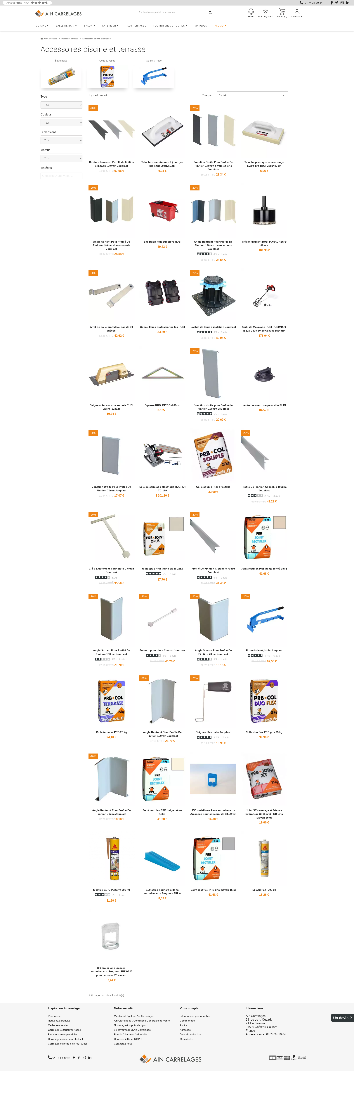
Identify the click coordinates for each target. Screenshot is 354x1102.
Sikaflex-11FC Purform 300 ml (111, 889)
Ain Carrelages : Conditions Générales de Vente (142, 1020)
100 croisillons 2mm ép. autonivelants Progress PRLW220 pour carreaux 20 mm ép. (111, 971)
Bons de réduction (190, 1034)
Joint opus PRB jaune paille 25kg (162, 568)
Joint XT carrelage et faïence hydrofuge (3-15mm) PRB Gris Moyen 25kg (264, 814)
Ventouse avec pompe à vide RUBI (264, 405)
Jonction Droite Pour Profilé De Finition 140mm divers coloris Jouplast (213, 166)
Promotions (54, 1016)
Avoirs (183, 1025)
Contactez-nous (123, 1043)
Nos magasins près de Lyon (130, 1025)
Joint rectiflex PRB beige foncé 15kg (264, 568)
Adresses (185, 1029)
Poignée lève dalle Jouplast (213, 732)
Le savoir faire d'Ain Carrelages (132, 1029)
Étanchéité (61, 60)
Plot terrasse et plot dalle (62, 1034)
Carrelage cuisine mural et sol (65, 1039)
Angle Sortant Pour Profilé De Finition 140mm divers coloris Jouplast (111, 245)
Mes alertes (186, 1039)
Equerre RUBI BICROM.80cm (162, 405)
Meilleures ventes (58, 1025)
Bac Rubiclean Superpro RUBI (162, 241)
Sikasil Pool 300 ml (264, 889)
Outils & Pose (154, 60)
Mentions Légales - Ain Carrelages (134, 1016)
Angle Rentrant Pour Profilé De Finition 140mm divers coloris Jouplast (213, 245)
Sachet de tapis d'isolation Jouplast (213, 326)
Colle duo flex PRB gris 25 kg (264, 732)
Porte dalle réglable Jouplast (264, 650)
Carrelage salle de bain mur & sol (67, 1043)
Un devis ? (342, 1018)
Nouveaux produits (59, 1020)
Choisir (252, 95)
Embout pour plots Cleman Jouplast (162, 650)
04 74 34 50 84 (313, 2)
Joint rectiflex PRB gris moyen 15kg (213, 889)
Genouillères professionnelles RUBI (162, 326)
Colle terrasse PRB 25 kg (111, 732)
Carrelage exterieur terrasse (64, 1029)
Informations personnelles (195, 1016)
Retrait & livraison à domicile (130, 1034)
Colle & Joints (107, 60)
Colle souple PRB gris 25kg (213, 486)
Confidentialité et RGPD (128, 1039)
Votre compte (189, 1008)
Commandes (187, 1020)
